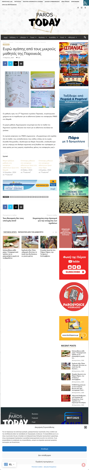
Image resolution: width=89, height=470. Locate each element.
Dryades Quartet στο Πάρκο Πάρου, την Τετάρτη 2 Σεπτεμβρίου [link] (47, 253)
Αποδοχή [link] (44, 449)
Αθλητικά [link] (71, 37)
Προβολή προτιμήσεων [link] (44, 462)
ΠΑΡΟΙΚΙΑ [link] (37, 197)
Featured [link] (35, 418)
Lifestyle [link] (23, 37)
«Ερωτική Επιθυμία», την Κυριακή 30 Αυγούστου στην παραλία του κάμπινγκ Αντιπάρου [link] (79, 399)
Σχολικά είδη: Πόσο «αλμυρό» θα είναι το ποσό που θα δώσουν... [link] (79, 366)
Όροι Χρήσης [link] (65, 1)
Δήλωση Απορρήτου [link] (50, 467)
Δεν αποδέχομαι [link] (44, 455)
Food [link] (62, 37)
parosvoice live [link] (7, 1)
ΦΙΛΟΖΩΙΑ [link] (45, 197)
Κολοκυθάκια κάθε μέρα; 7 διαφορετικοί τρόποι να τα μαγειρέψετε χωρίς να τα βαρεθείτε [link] (11, 254)
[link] (86, 3)
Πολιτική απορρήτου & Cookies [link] (33, 1)
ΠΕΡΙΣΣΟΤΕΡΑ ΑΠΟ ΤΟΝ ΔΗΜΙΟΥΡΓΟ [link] (30, 232)
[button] (85, 427)
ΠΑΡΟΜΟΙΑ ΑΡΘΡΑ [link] (10, 232)
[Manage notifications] (83, 465)
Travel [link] (32, 37)
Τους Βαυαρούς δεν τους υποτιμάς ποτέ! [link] (13, 219)
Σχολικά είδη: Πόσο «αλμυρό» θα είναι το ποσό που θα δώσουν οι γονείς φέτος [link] (29, 253)
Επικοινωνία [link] (75, 1)
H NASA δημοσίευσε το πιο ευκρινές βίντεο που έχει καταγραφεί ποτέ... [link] (78, 387)
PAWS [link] (31, 197)
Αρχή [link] (5, 37)
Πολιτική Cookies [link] (37, 467)
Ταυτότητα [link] (17, 1)
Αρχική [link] (4, 42)
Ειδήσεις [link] (13, 37)
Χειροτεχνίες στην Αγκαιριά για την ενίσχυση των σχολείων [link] (45, 220)
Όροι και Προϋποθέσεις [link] (9, 4)
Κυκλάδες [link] (52, 37)
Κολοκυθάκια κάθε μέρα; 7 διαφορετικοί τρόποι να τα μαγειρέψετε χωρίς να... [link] (79, 354)
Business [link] (42, 37)
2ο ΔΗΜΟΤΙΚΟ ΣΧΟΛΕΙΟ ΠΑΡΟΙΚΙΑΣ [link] (19, 197)
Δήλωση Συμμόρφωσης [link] (52, 1)
